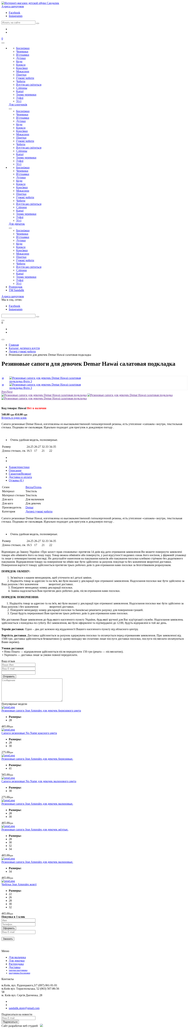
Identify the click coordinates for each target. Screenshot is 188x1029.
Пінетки (21, 74)
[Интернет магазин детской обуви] (30, 3)
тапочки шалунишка (18, 970)
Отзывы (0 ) (16, 480)
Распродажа (16, 963)
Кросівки (22, 68)
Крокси (21, 64)
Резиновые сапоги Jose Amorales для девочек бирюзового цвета (41, 710)
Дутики (21, 58)
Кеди (19, 61)
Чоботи (20, 81)
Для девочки (17, 960)
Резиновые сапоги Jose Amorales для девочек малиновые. (37, 803)
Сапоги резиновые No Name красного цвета (29, 733)
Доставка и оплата (20, 477)
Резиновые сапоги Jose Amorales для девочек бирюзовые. (37, 758)
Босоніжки (23, 48)
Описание (15, 470)
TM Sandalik (16, 290)
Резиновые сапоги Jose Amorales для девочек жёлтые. (34, 829)
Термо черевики (26, 94)
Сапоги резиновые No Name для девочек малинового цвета (38, 781)
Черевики (22, 51)
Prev (4, 391)
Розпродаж (15, 286)
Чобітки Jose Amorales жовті (19, 884)
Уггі (18, 101)
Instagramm (15, 15)
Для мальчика (17, 957)
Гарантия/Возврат (20, 473)
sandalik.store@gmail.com (24, 1008)
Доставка (14, 967)
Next (9, 391)
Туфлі (19, 97)
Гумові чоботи (25, 78)
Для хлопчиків (18, 104)
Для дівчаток (17, 223)
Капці (20, 91)
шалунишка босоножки (19, 973)
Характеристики (19, 467)
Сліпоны (21, 87)
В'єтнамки (22, 54)
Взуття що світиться (28, 84)
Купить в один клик (14, 417)
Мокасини (22, 71)
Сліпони (21, 207)
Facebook (14, 12)
